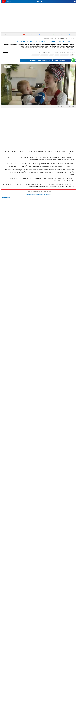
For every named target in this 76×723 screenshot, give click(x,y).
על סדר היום (34, 55)
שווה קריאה (43, 55)
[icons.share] (3, 1)
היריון (55, 55)
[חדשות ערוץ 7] (38, 1)
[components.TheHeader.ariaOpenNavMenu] (64, 1)
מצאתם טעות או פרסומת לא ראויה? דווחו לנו (37, 194)
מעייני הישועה (63, 55)
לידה (70, 55)
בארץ (68, 38)
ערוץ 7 (71, 38)
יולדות (50, 55)
